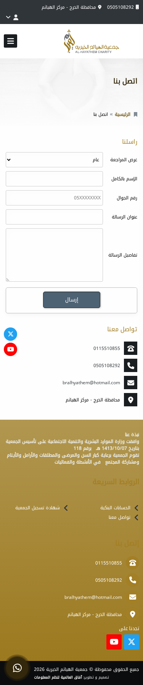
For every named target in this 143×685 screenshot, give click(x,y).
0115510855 (106, 348)
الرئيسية (122, 114)
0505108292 (120, 7)
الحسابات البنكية (115, 508)
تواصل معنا (119, 517)
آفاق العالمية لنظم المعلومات (58, 677)
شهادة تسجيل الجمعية (37, 508)
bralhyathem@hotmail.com (91, 383)
